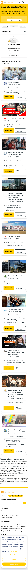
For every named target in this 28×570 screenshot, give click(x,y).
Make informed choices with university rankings (13, 526)
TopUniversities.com (5, 461)
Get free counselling (6, 517)
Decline (14, 559)
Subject (13, 26)
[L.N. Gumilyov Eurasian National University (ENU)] (5, 310)
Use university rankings (7, 513)
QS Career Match (4, 478)
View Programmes (19, 96)
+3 (6, 162)
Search (4, 26)
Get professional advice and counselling (11, 531)
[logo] (7, 2)
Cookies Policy (14, 551)
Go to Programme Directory (13, 20)
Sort (24, 31)
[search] (19, 2)
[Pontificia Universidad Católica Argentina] (5, 153)
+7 (16, 320)
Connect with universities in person (10, 515)
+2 (18, 93)
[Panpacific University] (5, 276)
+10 (11, 126)
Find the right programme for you (10, 510)
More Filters (22, 26)
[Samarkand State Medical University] (5, 83)
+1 (8, 404)
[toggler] (26, 2)
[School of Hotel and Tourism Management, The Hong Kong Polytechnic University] (5, 194)
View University (8, 96)
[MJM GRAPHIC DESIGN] (5, 119)
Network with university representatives (11, 528)
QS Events (9, 472)
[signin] (22, 2)
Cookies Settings (14, 554)
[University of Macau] (5, 237)
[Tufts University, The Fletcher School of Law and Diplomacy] (5, 351)
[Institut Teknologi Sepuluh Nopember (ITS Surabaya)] (5, 430)
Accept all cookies (14, 564)
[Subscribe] (24, 503)
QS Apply (17, 472)
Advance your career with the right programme (13, 524)
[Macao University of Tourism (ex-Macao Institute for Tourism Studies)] (5, 390)
